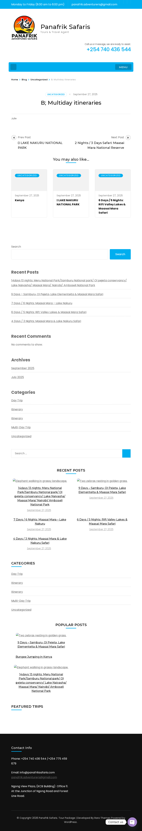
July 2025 (17, 377)
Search (16, 247)
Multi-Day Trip (21, 427)
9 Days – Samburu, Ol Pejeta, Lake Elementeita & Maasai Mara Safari (57, 294)
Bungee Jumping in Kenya (34, 656)
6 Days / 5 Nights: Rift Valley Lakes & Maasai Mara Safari (112, 206)
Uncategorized (56, 94)
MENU (123, 67)
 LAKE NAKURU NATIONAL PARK (68, 202)
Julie (14, 118)
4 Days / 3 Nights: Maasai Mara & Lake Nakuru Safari (46, 321)
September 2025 (22, 368)
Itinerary (17, 409)
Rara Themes (102, 818)
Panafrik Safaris (65, 27)
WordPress (70, 822)
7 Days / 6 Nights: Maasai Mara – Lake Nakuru (41, 303)
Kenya (19, 200)
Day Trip (17, 400)
